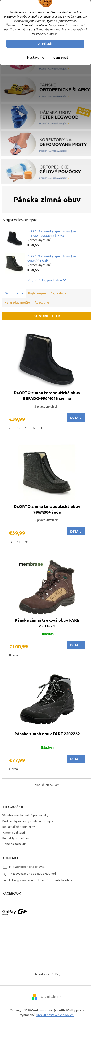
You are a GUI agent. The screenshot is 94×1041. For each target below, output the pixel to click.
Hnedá (13, 655)
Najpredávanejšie (17, 302)
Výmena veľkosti (13, 833)
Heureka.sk (41, 974)
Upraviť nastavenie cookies (55, 1015)
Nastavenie (35, 57)
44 (18, 541)
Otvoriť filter (47, 316)
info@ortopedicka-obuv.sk (27, 867)
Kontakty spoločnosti (16, 838)
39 (10, 428)
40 (18, 428)
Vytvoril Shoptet (51, 997)
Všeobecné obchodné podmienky (25, 815)
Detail (75, 417)
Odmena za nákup (14, 844)
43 (41, 428)
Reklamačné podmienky (18, 827)
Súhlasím (47, 43)
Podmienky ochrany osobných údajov (27, 821)
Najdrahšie (58, 293)
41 (26, 428)
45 (26, 541)
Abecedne (42, 302)
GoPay (56, 974)
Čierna (13, 769)
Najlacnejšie (37, 293)
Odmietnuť (60, 58)
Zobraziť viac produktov (45, 280)
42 (34, 428)
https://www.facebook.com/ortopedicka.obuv (40, 880)
